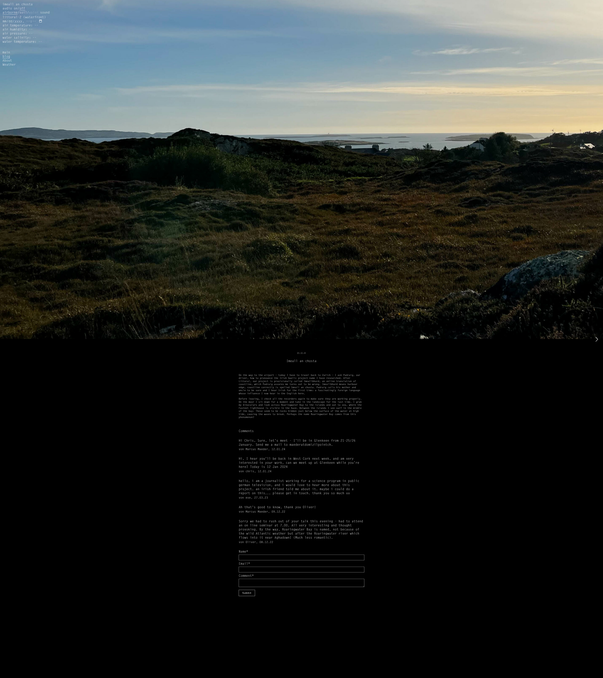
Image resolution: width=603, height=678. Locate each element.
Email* (244, 563)
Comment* (246, 576)
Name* (243, 551)
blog (6, 56)
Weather (9, 64)
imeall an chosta (18, 4)
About (7, 60)
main (6, 52)
